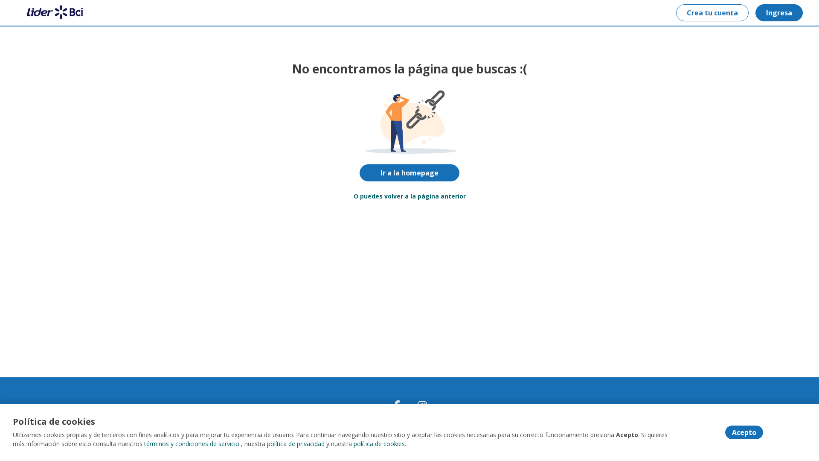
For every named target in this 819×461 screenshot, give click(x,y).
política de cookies (379, 444)
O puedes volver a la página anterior (410, 196)
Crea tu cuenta (712, 13)
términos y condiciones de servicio (191, 444)
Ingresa (779, 13)
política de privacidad (296, 444)
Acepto (744, 432)
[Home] (49, 13)
